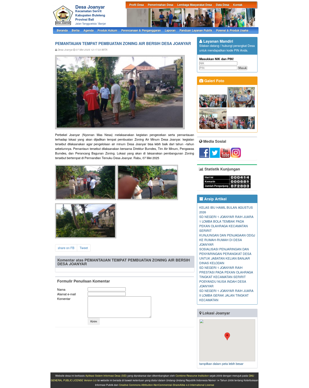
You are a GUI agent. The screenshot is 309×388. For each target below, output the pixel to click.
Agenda (88, 30)
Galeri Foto (213, 80)
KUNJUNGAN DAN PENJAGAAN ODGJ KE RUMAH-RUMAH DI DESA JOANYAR (227, 240)
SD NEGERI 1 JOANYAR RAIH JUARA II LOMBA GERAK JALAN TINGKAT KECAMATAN (226, 295)
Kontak (237, 5)
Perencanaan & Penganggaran (141, 30)
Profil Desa (136, 5)
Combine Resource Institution (192, 375)
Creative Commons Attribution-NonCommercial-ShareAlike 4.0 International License (166, 385)
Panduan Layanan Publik (196, 30)
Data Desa (222, 5)
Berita (75, 30)
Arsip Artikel (215, 199)
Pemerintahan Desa (160, 5)
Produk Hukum (107, 30)
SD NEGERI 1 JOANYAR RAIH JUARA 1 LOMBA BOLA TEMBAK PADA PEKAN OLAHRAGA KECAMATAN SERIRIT (226, 223)
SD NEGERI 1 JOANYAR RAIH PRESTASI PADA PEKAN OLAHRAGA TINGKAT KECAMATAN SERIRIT (226, 272)
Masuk (243, 68)
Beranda (62, 30)
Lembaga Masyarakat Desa (194, 5)
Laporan (170, 30)
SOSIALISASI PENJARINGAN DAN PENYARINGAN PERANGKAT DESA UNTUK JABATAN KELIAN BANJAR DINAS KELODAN (225, 256)
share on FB (66, 247)
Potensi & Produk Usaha (232, 30)
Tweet (84, 247)
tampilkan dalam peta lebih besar (221, 363)
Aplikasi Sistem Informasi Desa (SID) (106, 375)
